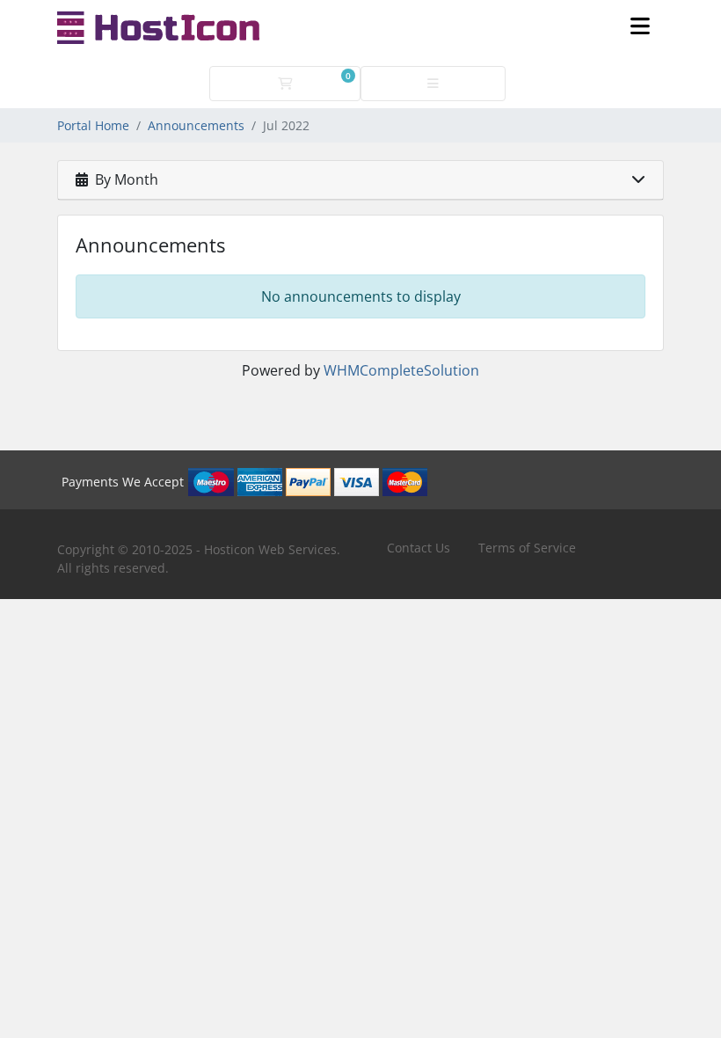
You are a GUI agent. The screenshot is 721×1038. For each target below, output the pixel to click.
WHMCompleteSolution (401, 370)
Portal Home (93, 125)
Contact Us (418, 547)
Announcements (196, 125)
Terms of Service (527, 547)
